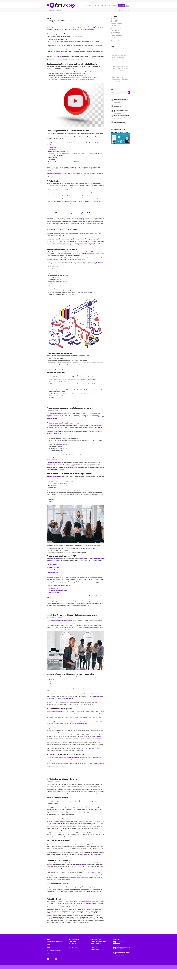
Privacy (48, 947)
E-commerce (124, 59)
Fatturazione (119, 64)
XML (129, 83)
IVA (122, 70)
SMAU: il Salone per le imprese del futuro (62, 779)
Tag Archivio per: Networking (54, 10)
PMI (60, 279)
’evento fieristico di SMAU (73, 806)
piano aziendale (54, 469)
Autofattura (125, 50)
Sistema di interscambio (116, 83)
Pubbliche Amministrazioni (88, 786)
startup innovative (79, 218)
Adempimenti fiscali (115, 48)
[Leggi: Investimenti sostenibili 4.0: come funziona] (112, 111)
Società (122, 83)
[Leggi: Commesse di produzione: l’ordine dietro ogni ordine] (112, 105)
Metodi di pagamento (116, 28)
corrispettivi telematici (87, 903)
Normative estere (115, 30)
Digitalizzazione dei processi (116, 59)
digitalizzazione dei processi (53, 912)
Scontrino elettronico (122, 81)
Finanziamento (126, 68)
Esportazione (114, 61)
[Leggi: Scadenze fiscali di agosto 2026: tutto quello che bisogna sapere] (112, 121)
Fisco (113, 70)
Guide (112, 27)
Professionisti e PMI (58, 22)
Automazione (114, 18)
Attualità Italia (119, 50)
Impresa (116, 70)
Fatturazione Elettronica (116, 23)
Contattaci (49, 946)
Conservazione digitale (122, 55)
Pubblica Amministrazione (117, 35)
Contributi (113, 57)
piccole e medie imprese (57, 736)
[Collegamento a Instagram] (129, 1)
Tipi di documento (115, 40)
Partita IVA (65, 151)
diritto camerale (96, 141)
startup (59, 232)
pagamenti (113, 77)
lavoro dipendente (115, 72)
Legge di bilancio (122, 72)
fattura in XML (91, 872)
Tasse (126, 83)
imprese (79, 786)
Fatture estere (114, 68)
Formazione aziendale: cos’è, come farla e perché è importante (70, 408)
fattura (99, 142)
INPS (120, 70)
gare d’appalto (95, 623)
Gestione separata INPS (58, 142)
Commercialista (114, 55)
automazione (71, 887)
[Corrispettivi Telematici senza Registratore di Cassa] (120, 143)
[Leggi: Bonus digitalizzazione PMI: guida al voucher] (112, 100)
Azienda (113, 53)
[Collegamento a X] (125, 1)
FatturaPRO (114, 21)
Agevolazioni (114, 50)
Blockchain (65, 834)
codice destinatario (80, 173)
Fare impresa (120, 61)
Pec (122, 77)
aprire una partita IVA (60, 141)
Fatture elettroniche (124, 66)
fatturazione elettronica (59, 862)
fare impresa (94, 243)
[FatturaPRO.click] (61, 5)
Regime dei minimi (124, 79)
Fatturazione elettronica (116, 66)
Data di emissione (52, 149)
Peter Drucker (82, 558)
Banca (122, 53)
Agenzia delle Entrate (123, 48)
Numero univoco (52, 147)
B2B (116, 53)
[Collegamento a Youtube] (127, 1)
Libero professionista (115, 75)
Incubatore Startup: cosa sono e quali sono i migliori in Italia (69, 213)
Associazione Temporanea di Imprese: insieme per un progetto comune (73, 615)
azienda (79, 854)
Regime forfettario (115, 81)
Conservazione (114, 20)
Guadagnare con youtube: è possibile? (61, 21)
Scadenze (113, 37)
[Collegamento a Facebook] (123, 1)
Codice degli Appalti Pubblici (81, 723)
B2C (119, 53)
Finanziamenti (120, 68)
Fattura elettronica (126, 61)
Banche (126, 53)
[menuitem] (89, 5)
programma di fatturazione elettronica (57, 173)
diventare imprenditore (58, 56)
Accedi (48, 944)
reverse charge (59, 161)
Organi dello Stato (115, 32)
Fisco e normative (115, 25)
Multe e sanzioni (122, 75)
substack (113, 39)
